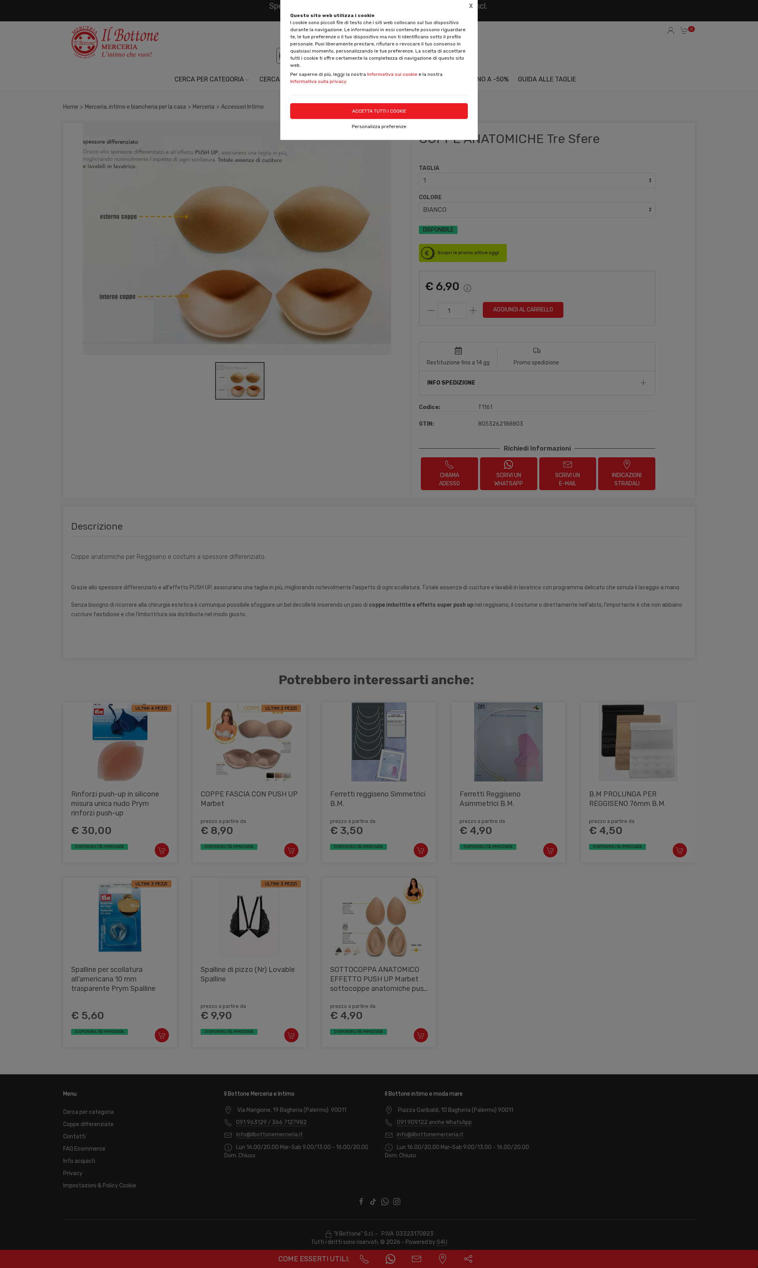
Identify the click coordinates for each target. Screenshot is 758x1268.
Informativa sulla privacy (318, 81)
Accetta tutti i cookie (379, 111)
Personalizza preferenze (379, 126)
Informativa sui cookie (392, 74)
